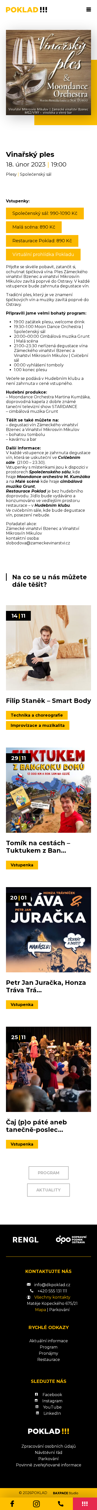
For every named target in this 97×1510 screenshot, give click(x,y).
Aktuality (48, 1190)
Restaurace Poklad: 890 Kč (42, 241)
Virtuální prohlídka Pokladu (43, 254)
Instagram (36, 1504)
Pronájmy (48, 1353)
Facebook (52, 1394)
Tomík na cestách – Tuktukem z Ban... (38, 846)
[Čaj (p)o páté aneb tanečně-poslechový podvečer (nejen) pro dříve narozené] (48, 1069)
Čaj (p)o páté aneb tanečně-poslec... (36, 1125)
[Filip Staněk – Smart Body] (48, 647)
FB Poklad (12, 1504)
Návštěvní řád (48, 1452)
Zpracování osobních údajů (48, 1446)
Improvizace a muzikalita (38, 725)
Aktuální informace (48, 1341)
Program (48, 1173)
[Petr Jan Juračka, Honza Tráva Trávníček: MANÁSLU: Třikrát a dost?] (48, 929)
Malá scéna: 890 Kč (33, 227)
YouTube (52, 1407)
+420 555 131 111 (60, 1504)
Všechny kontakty (52, 1297)
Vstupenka (22, 865)
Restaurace (48, 1359)
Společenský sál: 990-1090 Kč (44, 213)
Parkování (59, 1309)
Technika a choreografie (37, 715)
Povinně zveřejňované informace (48, 1465)
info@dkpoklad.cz (52, 1284)
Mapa (40, 1309)
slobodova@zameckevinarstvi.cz (38, 543)
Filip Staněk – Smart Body (48, 700)
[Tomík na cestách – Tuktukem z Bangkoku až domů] (48, 790)
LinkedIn (52, 1413)
